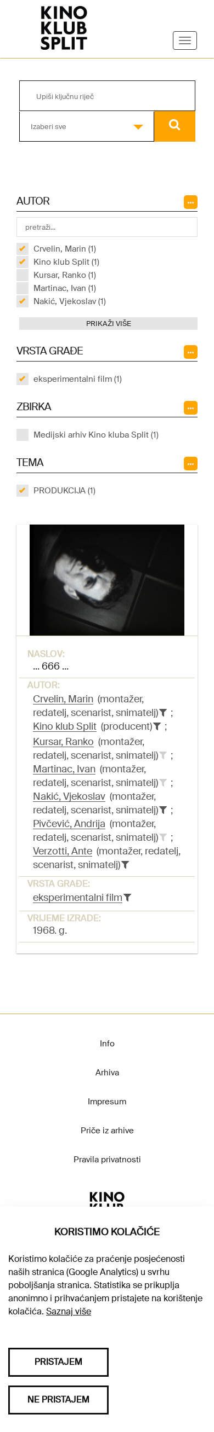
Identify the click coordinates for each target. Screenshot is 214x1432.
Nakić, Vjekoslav (69, 796)
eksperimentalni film (77, 897)
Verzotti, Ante (62, 851)
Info (107, 1043)
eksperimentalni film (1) (77, 379)
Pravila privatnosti (107, 1159)
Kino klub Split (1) (66, 262)
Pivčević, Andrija (69, 823)
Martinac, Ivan (64, 769)
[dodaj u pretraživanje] (162, 755)
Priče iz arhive (107, 1130)
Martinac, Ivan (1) (64, 288)
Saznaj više (68, 1311)
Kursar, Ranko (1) (64, 275)
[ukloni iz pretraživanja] (162, 713)
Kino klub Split (65, 726)
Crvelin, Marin (63, 699)
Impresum (107, 1101)
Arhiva (107, 1072)
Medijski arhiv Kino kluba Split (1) (96, 434)
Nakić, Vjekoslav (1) (69, 301)
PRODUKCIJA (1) (64, 490)
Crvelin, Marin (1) (64, 248)
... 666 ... (51, 666)
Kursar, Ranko (63, 741)
